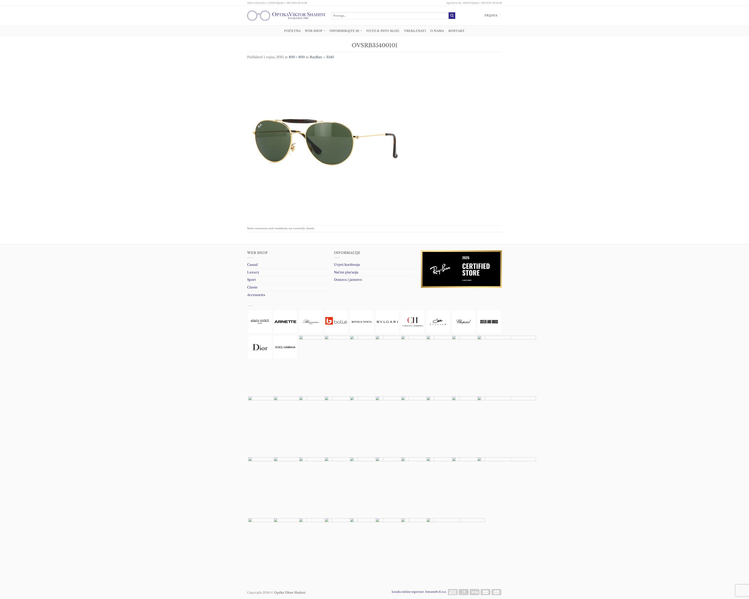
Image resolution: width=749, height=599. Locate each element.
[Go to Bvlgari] (387, 322)
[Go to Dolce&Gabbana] (285, 347)
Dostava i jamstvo (348, 280)
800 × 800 (297, 57)
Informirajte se (344, 31)
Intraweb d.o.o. (435, 592)
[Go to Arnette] (285, 322)
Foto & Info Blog (383, 31)
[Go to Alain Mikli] (260, 322)
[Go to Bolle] (336, 322)
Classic (252, 287)
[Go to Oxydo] (506, 425)
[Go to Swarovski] (506, 486)
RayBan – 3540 (322, 57)
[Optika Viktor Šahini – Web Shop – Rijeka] (286, 16)
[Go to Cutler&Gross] (489, 322)
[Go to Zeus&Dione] (455, 547)
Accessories (256, 295)
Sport (251, 280)
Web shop (313, 31)
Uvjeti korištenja (347, 265)
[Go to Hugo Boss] (506, 364)
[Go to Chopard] (464, 322)
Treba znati (415, 31)
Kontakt (456, 31)
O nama (437, 31)
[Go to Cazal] (438, 322)
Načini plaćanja (346, 272)
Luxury (253, 272)
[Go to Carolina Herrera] (413, 322)
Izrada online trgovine (408, 592)
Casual (252, 265)
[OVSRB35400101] (325, 142)
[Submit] (452, 15)
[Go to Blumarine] (311, 322)
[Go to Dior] (260, 347)
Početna (292, 31)
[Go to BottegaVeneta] (361, 322)
